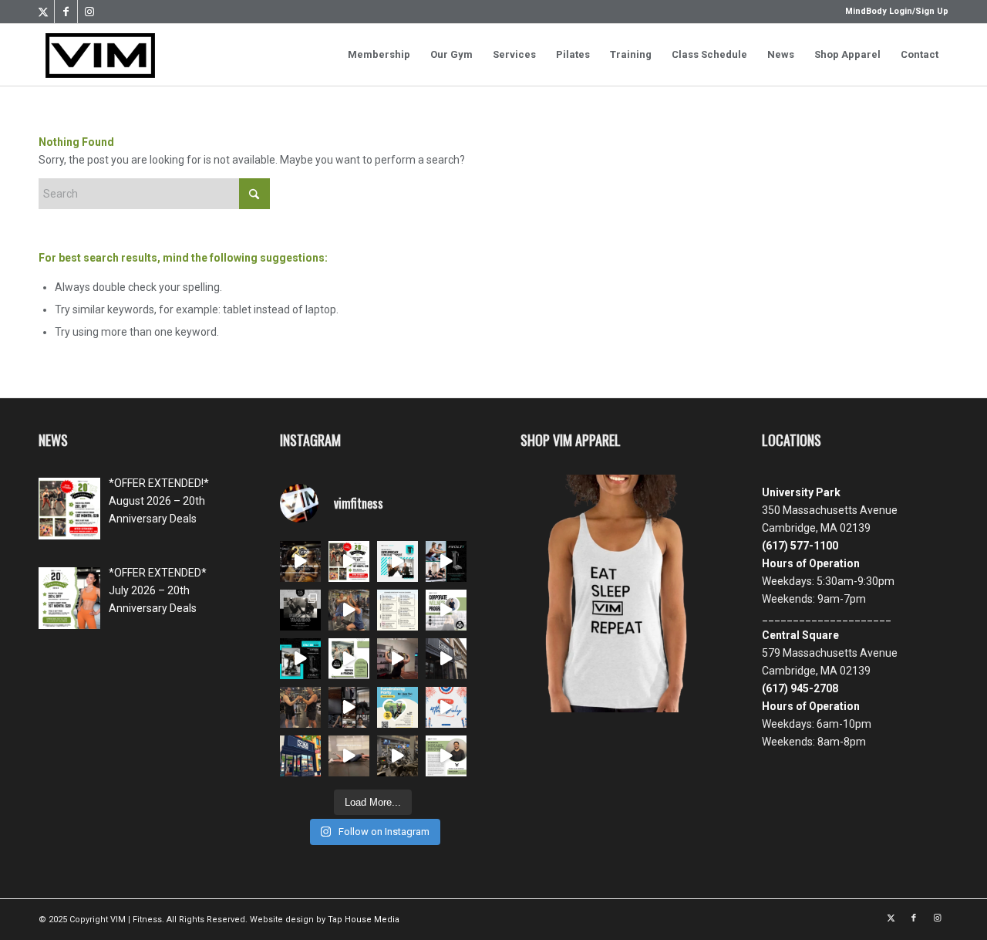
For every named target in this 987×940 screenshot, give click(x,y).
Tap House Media (363, 920)
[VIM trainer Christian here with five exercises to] (397, 658)
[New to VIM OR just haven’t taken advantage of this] (300, 658)
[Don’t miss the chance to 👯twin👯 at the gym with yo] (300, 707)
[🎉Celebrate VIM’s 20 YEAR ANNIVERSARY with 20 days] (348, 707)
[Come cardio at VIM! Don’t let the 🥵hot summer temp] (397, 755)
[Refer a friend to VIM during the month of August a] (348, 658)
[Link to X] (43, 11)
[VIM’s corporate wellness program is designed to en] (446, 610)
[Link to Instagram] (89, 11)
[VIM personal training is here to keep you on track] (300, 610)
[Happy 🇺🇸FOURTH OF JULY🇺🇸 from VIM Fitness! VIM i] (446, 707)
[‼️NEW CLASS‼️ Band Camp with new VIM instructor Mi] (446, 755)
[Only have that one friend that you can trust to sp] (348, 610)
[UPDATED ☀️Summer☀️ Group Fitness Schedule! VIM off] (397, 610)
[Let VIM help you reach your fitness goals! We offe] (446, 561)
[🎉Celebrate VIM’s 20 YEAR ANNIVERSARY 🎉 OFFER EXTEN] (446, 658)
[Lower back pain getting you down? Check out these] (348, 755)
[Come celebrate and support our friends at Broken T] (397, 707)
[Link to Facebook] (66, 11)
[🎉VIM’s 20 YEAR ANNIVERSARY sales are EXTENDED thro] (300, 561)
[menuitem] (892, 11)
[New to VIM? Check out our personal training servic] (397, 561)
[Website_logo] (100, 55)
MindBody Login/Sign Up (896, 11)
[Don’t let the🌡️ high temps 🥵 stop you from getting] (300, 755)
